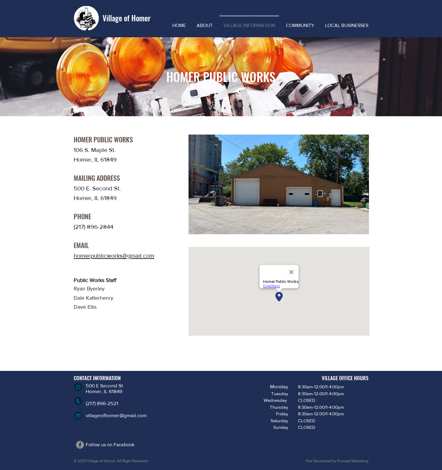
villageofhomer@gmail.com (116, 415)
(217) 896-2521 (102, 403)
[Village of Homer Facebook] (80, 445)
